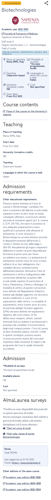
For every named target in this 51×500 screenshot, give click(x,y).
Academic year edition (23, 477)
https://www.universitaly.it (26, 462)
